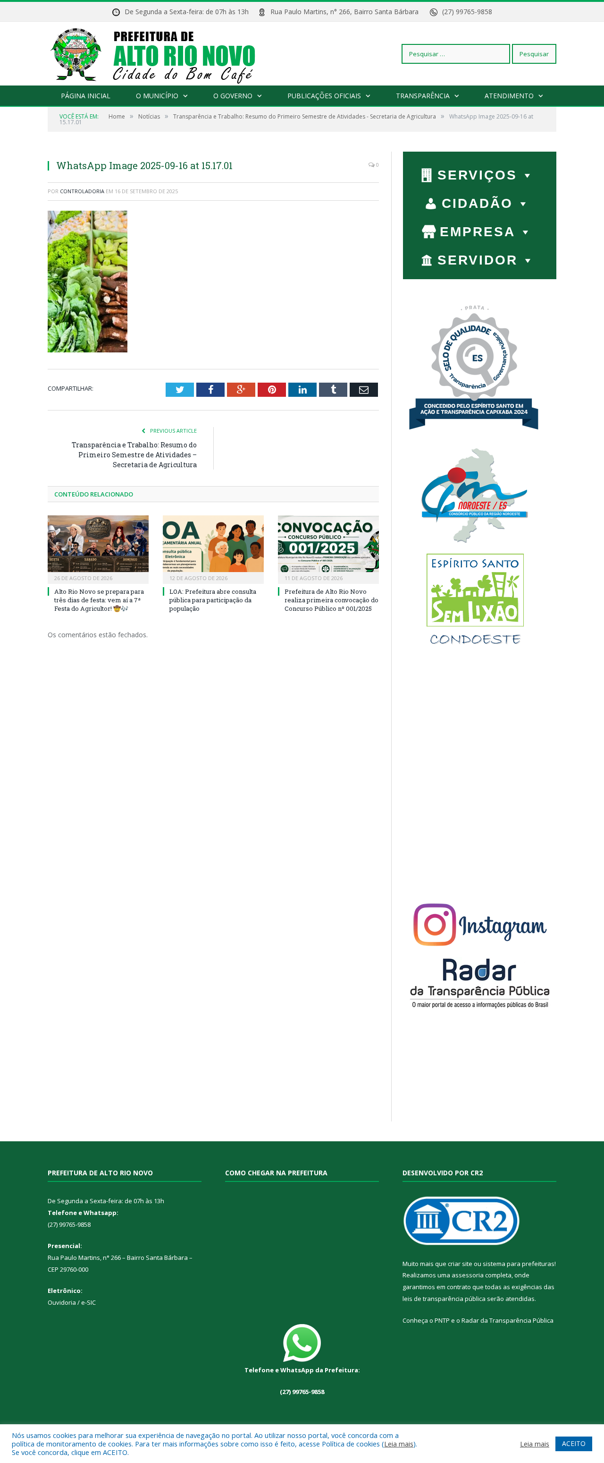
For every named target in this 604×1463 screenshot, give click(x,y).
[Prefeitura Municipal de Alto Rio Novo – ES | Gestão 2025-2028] (162, 54)
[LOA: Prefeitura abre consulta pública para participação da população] (213, 548)
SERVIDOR (477, 260)
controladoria (82, 191)
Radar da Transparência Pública (507, 1320)
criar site (460, 1263)
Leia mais (398, 1443)
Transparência (423, 95)
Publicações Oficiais (324, 95)
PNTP (442, 1320)
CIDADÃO (477, 203)
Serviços (477, 175)
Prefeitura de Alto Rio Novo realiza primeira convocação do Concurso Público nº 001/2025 (331, 600)
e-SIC (88, 1302)
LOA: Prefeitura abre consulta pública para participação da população (212, 600)
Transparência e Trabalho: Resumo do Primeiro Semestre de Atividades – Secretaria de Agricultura (134, 454)
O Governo (232, 95)
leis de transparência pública (444, 1298)
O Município (157, 95)
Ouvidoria (62, 1302)
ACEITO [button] (574, 1443)
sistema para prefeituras (518, 1263)
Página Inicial (85, 95)
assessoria (468, 1275)
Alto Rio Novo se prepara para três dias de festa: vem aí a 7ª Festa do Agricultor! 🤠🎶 (99, 600)
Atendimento (509, 95)
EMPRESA (477, 231)
